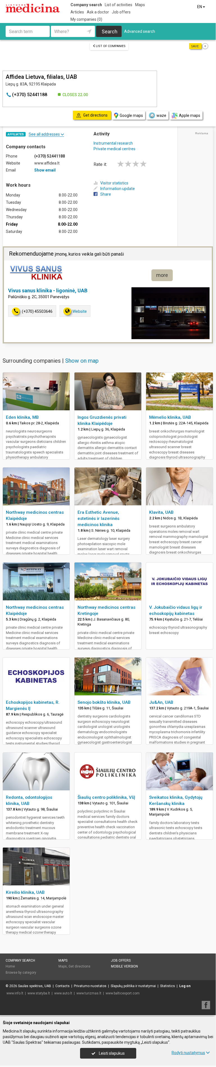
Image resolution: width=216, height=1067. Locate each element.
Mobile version (124, 966)
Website (79, 311)
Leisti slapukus (111, 1053)
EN (200, 6)
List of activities (118, 5)
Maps (140, 5)
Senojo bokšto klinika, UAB (104, 702)
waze (161, 115)
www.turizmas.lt (88, 993)
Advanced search (139, 31)
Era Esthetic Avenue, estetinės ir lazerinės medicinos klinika (98, 518)
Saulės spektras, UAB (34, 986)
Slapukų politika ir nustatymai (133, 986)
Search (109, 31)
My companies (86, 19)
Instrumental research (113, 143)
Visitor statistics (114, 183)
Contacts (62, 986)
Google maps (131, 115)
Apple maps (189, 115)
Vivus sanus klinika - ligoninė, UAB (47, 290)
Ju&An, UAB (161, 702)
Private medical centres (114, 149)
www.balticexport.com (123, 993)
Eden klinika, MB (22, 417)
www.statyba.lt (39, 993)
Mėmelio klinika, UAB (170, 417)
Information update (117, 188)
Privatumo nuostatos (90, 986)
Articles (77, 12)
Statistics (167, 986)
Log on (184, 986)
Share (105, 194)
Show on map (82, 360)
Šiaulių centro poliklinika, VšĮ (106, 797)
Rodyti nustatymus (188, 1052)
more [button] (162, 275)
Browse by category (21, 973)
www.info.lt (14, 993)
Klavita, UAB (161, 512)
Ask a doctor (98, 12)
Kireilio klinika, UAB (25, 892)
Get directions (79, 966)
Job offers (121, 12)
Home (10, 966)
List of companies (111, 46)
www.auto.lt (63, 993)
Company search (86, 5)
